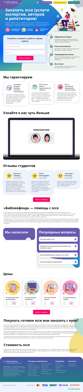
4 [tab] (43, 107)
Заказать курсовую (32, 369)
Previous (3, 94)
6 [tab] (45, 195)
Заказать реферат (32, 373)
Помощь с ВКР (44, 365)
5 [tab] (45, 107)
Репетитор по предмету (46, 369)
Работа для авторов (46, 2)
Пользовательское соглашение (59, 366)
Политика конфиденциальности (60, 369)
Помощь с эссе (44, 367)
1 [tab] (37, 107)
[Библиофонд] (12, 3)
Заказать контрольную (33, 375)
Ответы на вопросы (46, 364)
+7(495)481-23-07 (72, 365)
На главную (30, 364)
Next (80, 94)
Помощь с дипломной (33, 365)
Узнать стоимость (41, 199)
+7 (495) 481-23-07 (74, 2)
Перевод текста (45, 371)
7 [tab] (47, 195)
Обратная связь (59, 364)
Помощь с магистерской (33, 367)
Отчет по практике (32, 371)
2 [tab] (39, 107)
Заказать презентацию (46, 373)
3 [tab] (41, 107)
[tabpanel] (16, 94)
